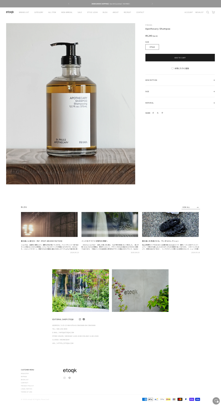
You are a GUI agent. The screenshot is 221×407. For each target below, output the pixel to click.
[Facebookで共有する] (153, 113)
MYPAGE (24, 376)
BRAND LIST (24, 12)
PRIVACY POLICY (27, 386)
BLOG (105, 12)
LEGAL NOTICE (26, 389)
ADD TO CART (180, 58)
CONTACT (140, 12)
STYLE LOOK (92, 12)
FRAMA (148, 25)
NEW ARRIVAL (67, 12)
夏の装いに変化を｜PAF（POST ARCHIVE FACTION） (42, 241)
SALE (80, 12)
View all (186, 207)
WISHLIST (199, 12)
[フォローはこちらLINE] (83, 319)
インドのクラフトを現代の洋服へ (94, 241)
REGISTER (25, 373)
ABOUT (116, 12)
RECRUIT (127, 12)
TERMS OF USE (26, 392)
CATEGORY (38, 12)
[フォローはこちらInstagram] (80, 319)
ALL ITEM (52, 12)
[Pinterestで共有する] (162, 113)
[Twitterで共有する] (158, 113)
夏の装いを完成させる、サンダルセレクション (160, 241)
